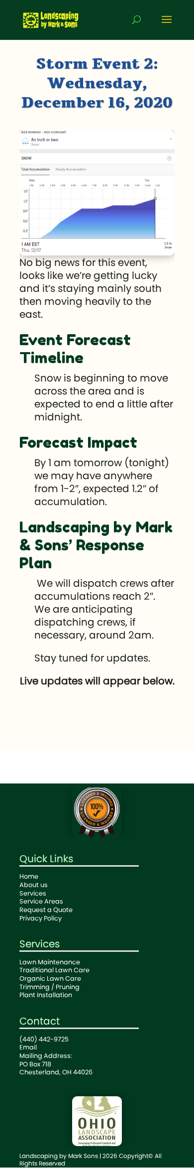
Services (32, 893)
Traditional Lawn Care (54, 970)
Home (28, 876)
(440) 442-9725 (44, 1039)
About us (33, 885)
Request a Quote (46, 910)
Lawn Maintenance (49, 962)
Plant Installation (45, 995)
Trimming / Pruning (49, 987)
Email (28, 1047)
